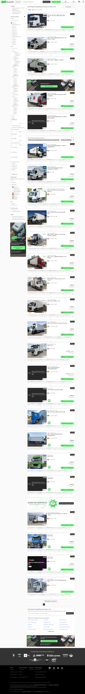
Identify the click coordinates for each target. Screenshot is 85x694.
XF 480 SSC (18, 53)
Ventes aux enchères (16, 211)
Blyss (14, 42)
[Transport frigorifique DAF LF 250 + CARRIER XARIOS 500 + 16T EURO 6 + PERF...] (37, 43)
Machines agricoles (16, 13)
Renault (14, 33)
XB (13, 106)
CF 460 (16, 70)
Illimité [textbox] (14, 184)
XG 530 (16, 90)
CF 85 (15, 68)
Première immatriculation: (15, 142)
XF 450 (15, 64)
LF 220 (15, 78)
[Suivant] (45, 21)
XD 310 (15, 103)
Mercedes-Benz (16, 24)
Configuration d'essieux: (15, 161)
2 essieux (14, 165)
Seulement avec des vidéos (18, 217)
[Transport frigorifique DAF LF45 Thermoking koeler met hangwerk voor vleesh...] (37, 173)
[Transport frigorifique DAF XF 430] (37, 351)
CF (13, 67)
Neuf (13, 203)
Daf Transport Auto (63, 622)
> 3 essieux (14, 168)
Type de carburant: (14, 147)
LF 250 (15, 83)
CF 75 (15, 71)
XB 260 (15, 107)
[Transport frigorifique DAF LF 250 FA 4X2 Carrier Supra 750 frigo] (37, 328)
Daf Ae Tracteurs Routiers (33, 619)
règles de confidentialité (27, 691)
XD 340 (15, 97)
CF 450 (16, 74)
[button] (83, 2)
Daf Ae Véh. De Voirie (32, 622)
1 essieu (14, 163)
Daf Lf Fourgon (46, 627)
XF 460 (16, 56)
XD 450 (15, 102)
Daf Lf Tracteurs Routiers (48, 629)
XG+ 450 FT (16, 94)
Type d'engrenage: (14, 157)
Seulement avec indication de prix (18, 127)
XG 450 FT (16, 91)
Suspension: (13, 169)
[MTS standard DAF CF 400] (37, 461)
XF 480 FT (16, 58)
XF (13, 50)
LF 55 (15, 81)
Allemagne (16, 194)
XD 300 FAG (16, 100)
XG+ (13, 93)
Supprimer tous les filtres (37, 9)
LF (13, 77)
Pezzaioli (14, 44)
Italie (15, 196)
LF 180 (15, 84)
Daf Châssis (45, 619)
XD (13, 96)
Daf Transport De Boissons (64, 627)
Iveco (14, 29)
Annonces (15, 210)
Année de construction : (15, 129)
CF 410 (15, 73)
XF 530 (16, 59)
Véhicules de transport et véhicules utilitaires (18, 8)
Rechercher (47, 1)
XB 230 (15, 110)
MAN (14, 27)
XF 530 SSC (17, 61)
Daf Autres (30, 624)
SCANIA (14, 32)
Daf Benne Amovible (32, 629)
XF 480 (16, 52)
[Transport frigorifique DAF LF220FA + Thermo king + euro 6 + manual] (37, 284)
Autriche (16, 197)
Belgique (16, 187)
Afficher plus (51, 631)
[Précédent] (28, 21)
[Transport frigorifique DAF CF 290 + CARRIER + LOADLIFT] (37, 65)
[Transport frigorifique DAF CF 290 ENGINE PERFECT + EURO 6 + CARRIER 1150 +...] (37, 151)
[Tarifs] (18, 238)
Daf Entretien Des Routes (48, 624)
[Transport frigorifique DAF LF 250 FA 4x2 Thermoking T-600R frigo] (37, 217)
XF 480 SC (17, 55)
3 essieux (14, 166)
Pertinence (68, 6)
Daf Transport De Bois (63, 624)
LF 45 (15, 80)
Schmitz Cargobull (16, 36)
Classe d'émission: (14, 152)
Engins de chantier (16, 10)
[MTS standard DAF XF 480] (37, 541)
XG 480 (16, 88)
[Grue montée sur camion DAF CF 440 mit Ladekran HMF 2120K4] (37, 417)
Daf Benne (30, 627)
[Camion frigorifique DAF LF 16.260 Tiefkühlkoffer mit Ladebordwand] (37, 439)
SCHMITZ (15, 35)
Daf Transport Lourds (63, 629)
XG (13, 87)
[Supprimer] (42, 2)
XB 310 (15, 112)
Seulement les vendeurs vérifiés (18, 219)
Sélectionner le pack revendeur (18, 248)
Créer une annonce (49, 86)
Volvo (14, 30)
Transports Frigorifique (66, 140)
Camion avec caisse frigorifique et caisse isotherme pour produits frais (43, 140)
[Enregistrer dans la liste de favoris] (73, 16)
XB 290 (15, 109)
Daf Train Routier (62, 619)
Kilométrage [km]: (14, 134)
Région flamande (17, 191)
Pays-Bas (16, 193)
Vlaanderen (16, 188)
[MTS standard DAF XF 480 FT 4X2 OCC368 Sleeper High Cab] (37, 585)
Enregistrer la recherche (51, 601)
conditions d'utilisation (38, 691)
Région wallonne (17, 190)
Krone (14, 41)
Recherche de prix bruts (16, 125)
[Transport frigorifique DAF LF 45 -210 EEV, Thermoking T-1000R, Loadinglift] (37, 100)
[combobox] (18, 184)
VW (13, 38)
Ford (14, 39)
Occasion (15, 205)
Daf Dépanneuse (46, 622)
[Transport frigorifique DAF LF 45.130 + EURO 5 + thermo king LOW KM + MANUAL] (37, 240)
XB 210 (15, 113)
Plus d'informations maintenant (66, 503)
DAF (14, 23)
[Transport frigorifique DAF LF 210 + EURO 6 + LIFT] (37, 306)
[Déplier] (51, 33)
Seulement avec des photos (18, 216)
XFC (13, 118)
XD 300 (15, 99)
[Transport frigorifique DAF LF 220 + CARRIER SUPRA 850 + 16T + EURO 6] (37, 262)
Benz (14, 26)
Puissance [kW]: (13, 138)
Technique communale (17, 12)
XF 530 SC (17, 62)
